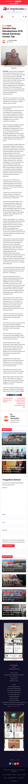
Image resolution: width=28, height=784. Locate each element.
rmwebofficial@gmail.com (15, 706)
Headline (4, 25)
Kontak (5, 777)
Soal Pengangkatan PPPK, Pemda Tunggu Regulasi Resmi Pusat (12, 580)
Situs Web (4, 530)
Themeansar (14, 771)
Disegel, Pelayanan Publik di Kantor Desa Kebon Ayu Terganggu (12, 440)
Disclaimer (14, 774)
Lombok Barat (11, 437)
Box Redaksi (14, 665)
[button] (23, 16)
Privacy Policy (14, 781)
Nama (4, 514)
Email (3, 522)
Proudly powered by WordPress (9, 769)
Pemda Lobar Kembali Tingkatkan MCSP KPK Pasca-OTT (12, 610)
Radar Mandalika (13, 40)
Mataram (9, 25)
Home (4, 774)
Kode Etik (23, 774)
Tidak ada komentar (9, 570)
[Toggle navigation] (13, 17)
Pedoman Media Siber (12, 777)
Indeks (19, 774)
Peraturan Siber (21, 777)
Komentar (5, 487)
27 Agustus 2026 (8, 568)
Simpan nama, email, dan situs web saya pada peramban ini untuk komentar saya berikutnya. (13, 541)
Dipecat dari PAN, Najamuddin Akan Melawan (8, 400)
